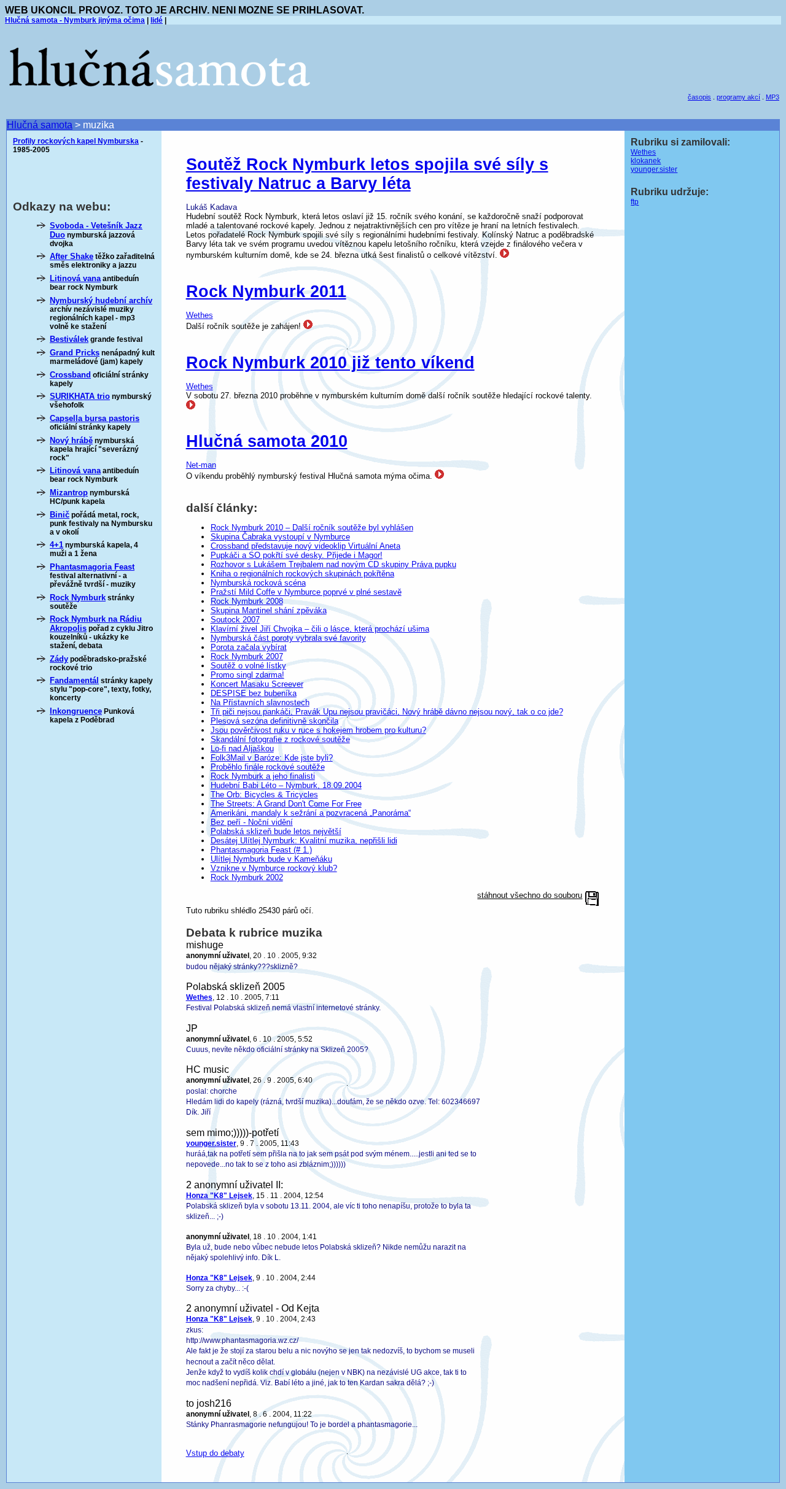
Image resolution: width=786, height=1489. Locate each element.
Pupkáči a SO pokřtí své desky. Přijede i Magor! (297, 555)
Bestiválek (69, 339)
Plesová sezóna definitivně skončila (274, 720)
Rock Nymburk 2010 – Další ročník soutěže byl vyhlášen (312, 527)
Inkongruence (76, 711)
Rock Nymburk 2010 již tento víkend (330, 363)
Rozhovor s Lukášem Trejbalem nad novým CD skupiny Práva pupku (333, 564)
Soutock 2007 (235, 619)
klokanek (646, 161)
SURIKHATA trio (80, 396)
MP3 (772, 97)
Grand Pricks (74, 352)
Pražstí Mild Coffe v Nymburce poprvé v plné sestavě (306, 592)
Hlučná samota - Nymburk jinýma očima (75, 20)
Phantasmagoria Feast (92, 566)
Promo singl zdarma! (247, 674)
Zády (59, 658)
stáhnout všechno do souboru (529, 895)
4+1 (56, 544)
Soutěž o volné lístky (248, 665)
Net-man (201, 465)
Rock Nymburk (78, 597)
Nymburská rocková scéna (258, 582)
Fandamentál (74, 680)
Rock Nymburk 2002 (247, 877)
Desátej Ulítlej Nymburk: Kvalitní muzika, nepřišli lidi (304, 840)
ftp (635, 202)
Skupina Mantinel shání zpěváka (269, 610)
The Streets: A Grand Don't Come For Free (286, 803)
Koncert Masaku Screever (257, 684)
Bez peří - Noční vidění (252, 822)
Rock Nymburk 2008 (247, 601)
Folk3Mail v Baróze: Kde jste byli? (272, 757)
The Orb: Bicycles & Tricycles (264, 794)
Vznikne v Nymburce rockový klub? (274, 868)
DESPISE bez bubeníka (254, 693)
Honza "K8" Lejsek (219, 1195)
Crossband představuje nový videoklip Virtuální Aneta (305, 546)
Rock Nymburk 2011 (266, 291)
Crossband (70, 374)
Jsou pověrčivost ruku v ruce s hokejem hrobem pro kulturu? (318, 730)
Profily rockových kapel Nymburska (76, 141)
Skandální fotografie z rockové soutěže (280, 739)
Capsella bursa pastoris (94, 418)
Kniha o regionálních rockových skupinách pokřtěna (302, 573)
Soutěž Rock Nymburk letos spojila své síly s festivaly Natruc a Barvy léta (367, 174)
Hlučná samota (39, 125)
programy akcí (738, 97)
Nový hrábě (71, 440)
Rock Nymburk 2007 (247, 656)
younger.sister (211, 1143)
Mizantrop (69, 492)
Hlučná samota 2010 (267, 441)
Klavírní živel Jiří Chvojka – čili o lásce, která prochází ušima (320, 628)
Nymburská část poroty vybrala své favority (288, 638)
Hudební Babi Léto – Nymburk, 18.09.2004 (286, 785)
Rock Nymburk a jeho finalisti (263, 776)
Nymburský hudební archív (101, 300)
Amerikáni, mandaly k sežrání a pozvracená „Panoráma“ (311, 813)
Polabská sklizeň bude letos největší (276, 831)
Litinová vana (75, 278)
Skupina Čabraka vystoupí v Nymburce (280, 536)
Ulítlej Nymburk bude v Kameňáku (271, 859)
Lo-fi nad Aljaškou (242, 748)
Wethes (199, 315)
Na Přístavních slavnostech (260, 702)
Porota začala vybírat (249, 647)
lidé (156, 20)
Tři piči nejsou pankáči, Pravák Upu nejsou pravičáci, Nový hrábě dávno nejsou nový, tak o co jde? (387, 711)
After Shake (71, 256)
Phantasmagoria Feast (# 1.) (261, 849)
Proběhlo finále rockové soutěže (268, 767)
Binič (59, 514)
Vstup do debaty (215, 1453)
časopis (699, 97)
